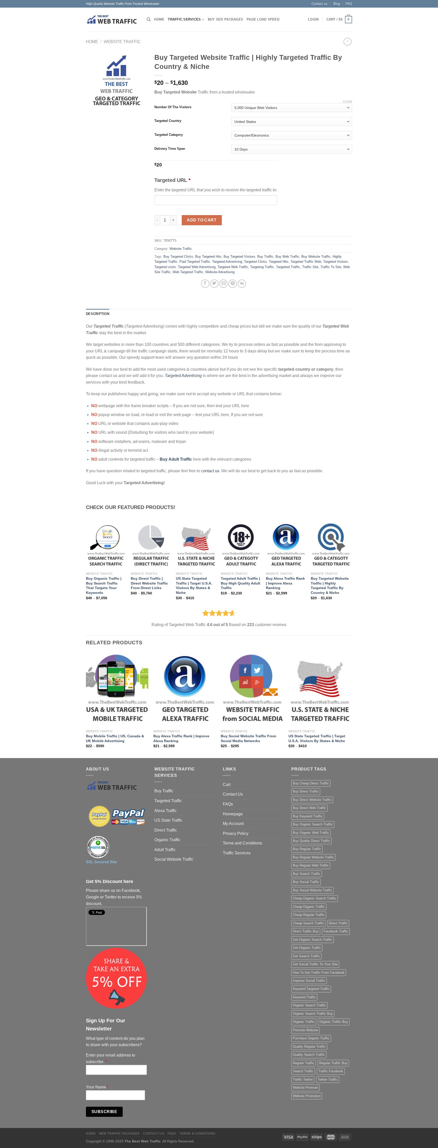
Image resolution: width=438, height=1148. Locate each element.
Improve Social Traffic (309, 981)
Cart (226, 784)
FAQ (348, 4)
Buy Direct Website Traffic (312, 800)
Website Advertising (219, 272)
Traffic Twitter (303, 1079)
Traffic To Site (330, 267)
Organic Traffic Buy (333, 1022)
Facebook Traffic (335, 931)
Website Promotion (307, 1096)
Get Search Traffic (306, 956)
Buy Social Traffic (306, 882)
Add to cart (201, 220)
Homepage (233, 814)
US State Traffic (168, 820)
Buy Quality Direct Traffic (311, 841)
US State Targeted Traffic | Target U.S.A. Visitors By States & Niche (194, 585)
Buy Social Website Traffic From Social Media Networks (248, 738)
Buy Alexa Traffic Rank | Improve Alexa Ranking (285, 583)
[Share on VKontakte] (242, 283)
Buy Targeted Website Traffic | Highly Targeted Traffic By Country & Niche (330, 585)
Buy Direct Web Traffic (309, 808)
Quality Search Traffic (309, 1055)
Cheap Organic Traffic (309, 907)
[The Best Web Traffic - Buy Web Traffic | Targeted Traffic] (112, 19)
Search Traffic (303, 1071)
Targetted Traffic (288, 267)
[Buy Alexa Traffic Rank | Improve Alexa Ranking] (286, 545)
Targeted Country (167, 121)
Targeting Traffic (262, 267)
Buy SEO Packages (225, 19)
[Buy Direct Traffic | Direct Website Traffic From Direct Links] (151, 545)
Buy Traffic (265, 256)
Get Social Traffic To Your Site (315, 964)
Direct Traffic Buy (306, 931)
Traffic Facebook (330, 1071)
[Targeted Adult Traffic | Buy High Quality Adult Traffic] (241, 545)
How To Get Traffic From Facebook (318, 972)
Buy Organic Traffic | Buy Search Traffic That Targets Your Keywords (103, 585)
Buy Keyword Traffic (308, 816)
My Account (233, 823)
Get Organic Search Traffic (312, 940)
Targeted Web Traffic (232, 267)
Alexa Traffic (165, 810)
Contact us (319, 4)
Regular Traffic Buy (333, 1063)
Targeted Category (168, 135)
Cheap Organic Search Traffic (314, 898)
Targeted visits (165, 267)
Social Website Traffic (173, 859)
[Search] (149, 19)
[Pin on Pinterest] (232, 283)
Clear (347, 101)
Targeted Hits (278, 262)
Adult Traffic (165, 850)
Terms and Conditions (242, 843)
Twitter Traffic (328, 1079)
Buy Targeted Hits (208, 256)
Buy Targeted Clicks (178, 256)
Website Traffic (122, 42)
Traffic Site (310, 267)
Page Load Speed (263, 19)
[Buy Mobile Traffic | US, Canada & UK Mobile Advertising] (117, 689)
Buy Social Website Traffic (312, 890)
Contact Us (233, 794)
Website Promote (305, 1087)
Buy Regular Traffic (307, 849)
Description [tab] (97, 314)
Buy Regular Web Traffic (311, 865)
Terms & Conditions (197, 1133)
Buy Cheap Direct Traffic (311, 783)
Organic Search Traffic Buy (313, 1013)
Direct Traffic (165, 830)
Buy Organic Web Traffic (311, 833)
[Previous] (86, 704)
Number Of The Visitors (172, 107)
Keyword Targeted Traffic (311, 989)
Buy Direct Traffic (306, 791)
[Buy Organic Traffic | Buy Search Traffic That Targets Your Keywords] (106, 545)
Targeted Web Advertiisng (196, 267)
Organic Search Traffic (309, 1005)
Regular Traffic (303, 1063)
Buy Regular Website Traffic (313, 857)
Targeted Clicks (255, 262)
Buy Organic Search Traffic (313, 824)
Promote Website (305, 1030)
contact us (210, 471)
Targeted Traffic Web (305, 262)
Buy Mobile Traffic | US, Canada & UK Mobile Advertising (115, 738)
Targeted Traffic (168, 801)
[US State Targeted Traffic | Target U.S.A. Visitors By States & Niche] (196, 545)
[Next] (350, 704)
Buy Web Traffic (287, 256)
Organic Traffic (167, 840)
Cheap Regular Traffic (309, 915)
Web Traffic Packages (119, 1133)
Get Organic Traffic (307, 948)
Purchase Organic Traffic (311, 1038)
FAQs (228, 804)
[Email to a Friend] (223, 283)
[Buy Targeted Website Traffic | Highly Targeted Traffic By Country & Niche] (331, 545)
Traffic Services (184, 19)
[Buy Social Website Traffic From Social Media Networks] (252, 689)
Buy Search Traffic (306, 874)
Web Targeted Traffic (188, 272)
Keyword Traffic (304, 997)
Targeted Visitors (335, 262)
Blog (336, 4)
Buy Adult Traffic (176, 459)
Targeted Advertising (227, 262)
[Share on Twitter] (214, 283)
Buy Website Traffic (316, 256)
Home (159, 19)
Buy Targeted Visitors (239, 256)
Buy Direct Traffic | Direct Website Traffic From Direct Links (149, 583)
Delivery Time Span (169, 148)
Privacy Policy (235, 833)
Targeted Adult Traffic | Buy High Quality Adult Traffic (240, 583)
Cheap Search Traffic (308, 923)
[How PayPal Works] (116, 816)
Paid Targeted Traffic (194, 262)
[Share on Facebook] (205, 283)
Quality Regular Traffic (309, 1046)
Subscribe (104, 1111)
